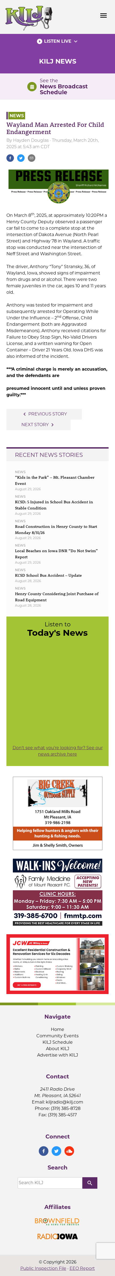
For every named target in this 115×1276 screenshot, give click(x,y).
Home (57, 1029)
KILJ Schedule (58, 1042)
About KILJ (57, 1048)
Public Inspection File (43, 1268)
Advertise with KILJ (57, 1055)
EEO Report (82, 1268)
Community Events (57, 1035)
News (17, 115)
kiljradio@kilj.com (64, 1102)
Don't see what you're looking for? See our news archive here (58, 751)
